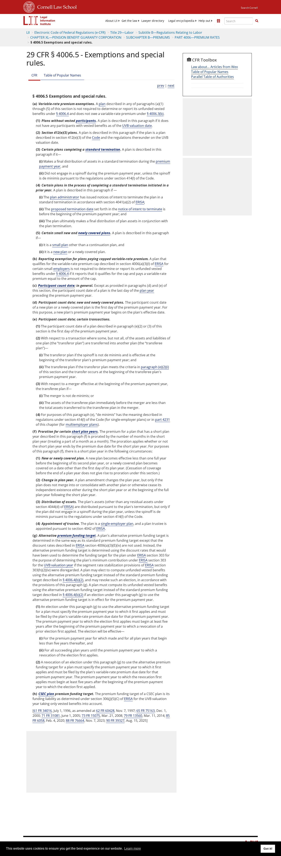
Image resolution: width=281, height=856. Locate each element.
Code (96, 137)
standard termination (102, 149)
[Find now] (257, 21)
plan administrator (64, 197)
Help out (204, 21)
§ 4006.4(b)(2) (73, 580)
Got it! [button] (268, 848)
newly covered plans (94, 233)
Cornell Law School (56, 6)
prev (160, 85)
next (171, 85)
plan (102, 104)
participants (86, 120)
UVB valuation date (137, 125)
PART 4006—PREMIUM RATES (197, 37)
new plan (60, 252)
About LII (111, 21)
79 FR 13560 (133, 715)
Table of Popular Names (62, 75)
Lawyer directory (152, 21)
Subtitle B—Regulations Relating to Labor (170, 32)
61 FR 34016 (43, 710)
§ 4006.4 (62, 113)
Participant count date (56, 285)
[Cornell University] (29, 6)
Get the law (129, 21)
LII (28, 32)
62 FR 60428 (105, 710)
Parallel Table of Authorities (212, 76)
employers (61, 268)
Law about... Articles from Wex (214, 67)
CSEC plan (46, 694)
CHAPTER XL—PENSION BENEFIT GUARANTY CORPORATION (75, 37)
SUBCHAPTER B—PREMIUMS (148, 37)
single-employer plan (117, 523)
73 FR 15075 (91, 715)
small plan (60, 245)
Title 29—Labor (122, 32)
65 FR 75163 (145, 710)
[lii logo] (39, 20)
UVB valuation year (58, 565)
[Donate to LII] (218, 21)
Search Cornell (249, 7)
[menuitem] (111, 21)
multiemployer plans (82, 424)
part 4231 (162, 419)
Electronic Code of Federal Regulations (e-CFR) (70, 32)
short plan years (85, 431)
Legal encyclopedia (181, 21)
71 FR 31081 (51, 715)
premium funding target (76, 535)
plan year (147, 290)
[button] (256, 20)
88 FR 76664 (75, 720)
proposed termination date (72, 209)
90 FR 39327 (115, 720)
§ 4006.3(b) (155, 113)
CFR (34, 75)
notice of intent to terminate (140, 209)
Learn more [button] (132, 848)
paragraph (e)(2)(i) (155, 367)
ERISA (140, 202)
